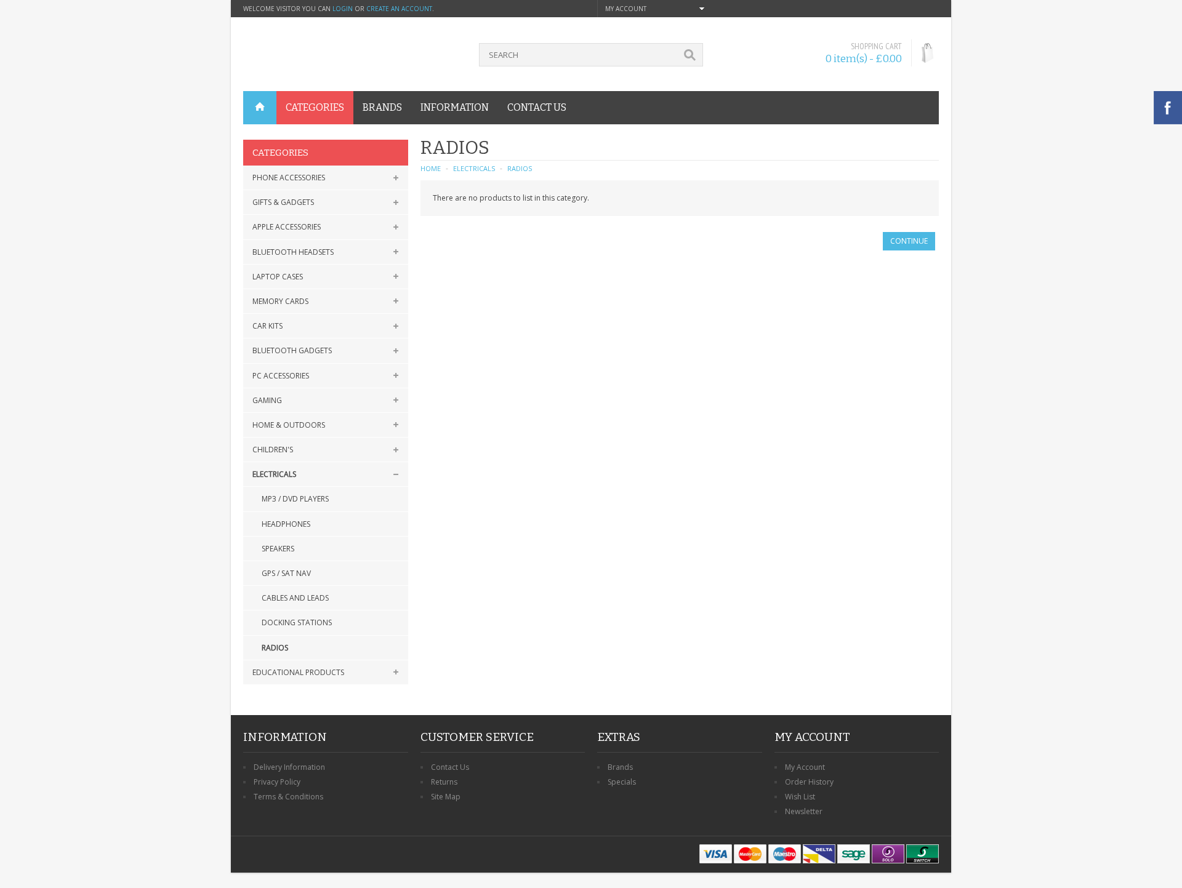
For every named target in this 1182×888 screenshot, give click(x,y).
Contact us (536, 107)
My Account (805, 767)
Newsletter (803, 811)
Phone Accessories (288, 177)
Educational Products (298, 672)
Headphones (286, 524)
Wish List (800, 796)
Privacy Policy (277, 782)
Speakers (278, 548)
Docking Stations (297, 622)
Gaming (267, 400)
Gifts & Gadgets (283, 202)
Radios (275, 647)
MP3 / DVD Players (295, 499)
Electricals (274, 474)
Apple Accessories (286, 227)
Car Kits (267, 326)
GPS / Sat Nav (286, 573)
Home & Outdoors (288, 425)
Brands (620, 767)
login (342, 8)
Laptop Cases (277, 276)
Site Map (445, 796)
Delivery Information (289, 767)
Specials (622, 782)
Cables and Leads (295, 598)
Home (430, 168)
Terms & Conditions (288, 796)
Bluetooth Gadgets (292, 350)
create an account (399, 8)
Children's (272, 449)
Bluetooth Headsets (293, 252)
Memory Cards (280, 301)
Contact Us (450, 767)
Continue (909, 241)
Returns (444, 782)
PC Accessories (280, 375)
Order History (809, 782)
